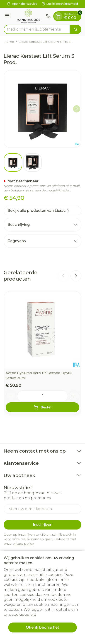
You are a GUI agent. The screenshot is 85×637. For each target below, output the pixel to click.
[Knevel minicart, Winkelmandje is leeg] (58, 16)
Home (9, 42)
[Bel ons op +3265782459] (48, 16)
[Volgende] (76, 108)
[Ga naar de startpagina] (28, 16)
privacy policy (23, 544)
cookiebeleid (24, 614)
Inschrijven (42, 524)
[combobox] (37, 29)
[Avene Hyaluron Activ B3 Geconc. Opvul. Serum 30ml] (42, 330)
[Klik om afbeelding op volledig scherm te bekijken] (42, 109)
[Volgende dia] (75, 275)
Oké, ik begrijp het (42, 627)
